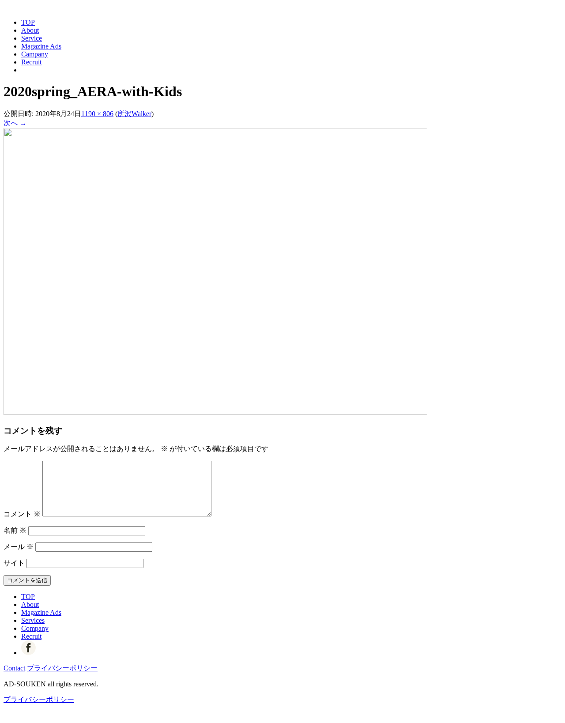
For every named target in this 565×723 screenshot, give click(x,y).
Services (33, 620)
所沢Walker (134, 113)
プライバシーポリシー (62, 668)
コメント (22, 514)
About (30, 30)
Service (31, 38)
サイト (14, 563)
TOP (28, 22)
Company (35, 628)
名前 (15, 530)
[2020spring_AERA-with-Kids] (215, 412)
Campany (34, 54)
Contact (14, 668)
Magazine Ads (41, 46)
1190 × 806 (97, 113)
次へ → (15, 123)
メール (19, 546)
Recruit (31, 62)
